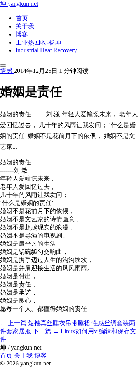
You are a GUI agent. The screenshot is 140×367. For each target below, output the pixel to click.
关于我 (25, 26)
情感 (7, 70)
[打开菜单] (3, 65)
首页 (22, 18)
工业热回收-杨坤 (38, 42)
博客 (22, 34)
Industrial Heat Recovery (46, 50)
